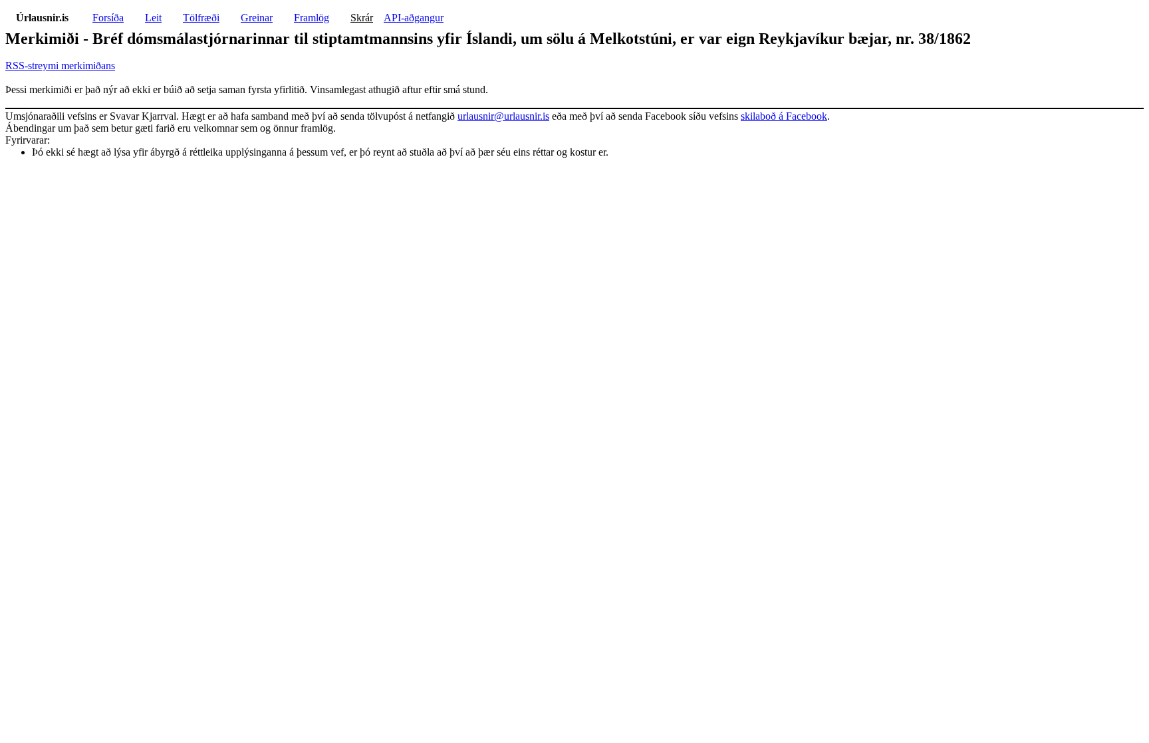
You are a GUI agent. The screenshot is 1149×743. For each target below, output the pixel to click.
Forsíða (108, 17)
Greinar (257, 17)
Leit (153, 17)
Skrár (361, 17)
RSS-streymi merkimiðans (60, 65)
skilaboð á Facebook (784, 116)
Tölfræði (201, 17)
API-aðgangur (414, 17)
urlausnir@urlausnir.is (503, 116)
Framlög (311, 17)
